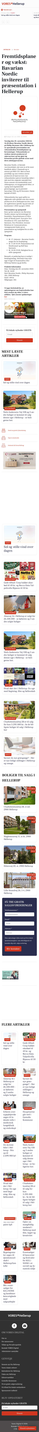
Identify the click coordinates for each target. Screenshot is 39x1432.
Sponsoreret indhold (9, 1390)
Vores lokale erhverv (9, 1368)
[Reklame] (19, 310)
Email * (7, 919)
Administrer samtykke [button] (10, 1351)
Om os (4, 1338)
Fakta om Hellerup (9, 1374)
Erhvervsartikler (8, 1377)
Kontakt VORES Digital (10, 1348)
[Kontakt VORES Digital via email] (24, 1325)
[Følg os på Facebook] (14, 1325)
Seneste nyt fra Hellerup (11, 1364)
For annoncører (7, 1341)
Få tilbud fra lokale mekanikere (13, 1387)
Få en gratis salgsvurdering (12, 1384)
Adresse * (8, 929)
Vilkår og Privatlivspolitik (11, 1345)
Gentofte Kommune (9, 1381)
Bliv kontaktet (13, 948)
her (5, 297)
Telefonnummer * (11, 910)
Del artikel (25, 132)
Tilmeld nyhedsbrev (27, 1428)
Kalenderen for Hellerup (11, 1371)
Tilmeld (19, 340)
